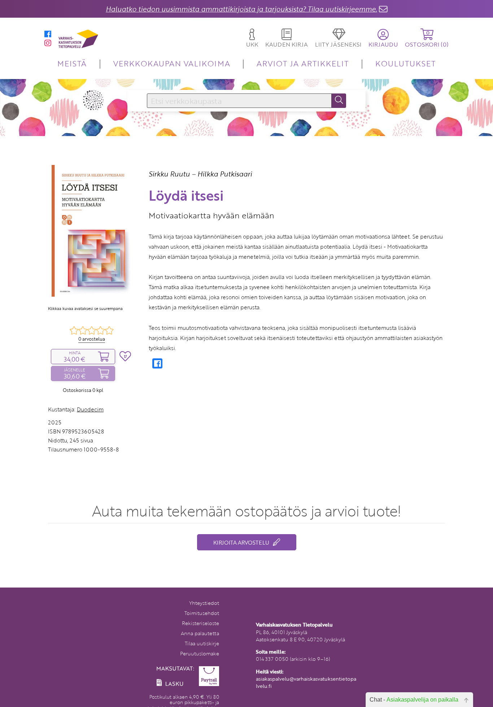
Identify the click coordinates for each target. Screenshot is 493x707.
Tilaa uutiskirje (202, 643)
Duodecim (90, 409)
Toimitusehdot (201, 613)
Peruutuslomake (199, 653)
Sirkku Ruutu (169, 174)
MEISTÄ (72, 63)
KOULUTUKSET (405, 63)
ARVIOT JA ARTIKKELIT (303, 63)
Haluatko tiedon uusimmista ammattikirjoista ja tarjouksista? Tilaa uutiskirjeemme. (241, 9)
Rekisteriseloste (200, 623)
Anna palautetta (200, 633)
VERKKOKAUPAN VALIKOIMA (171, 63)
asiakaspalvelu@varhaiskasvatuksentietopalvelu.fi (306, 682)
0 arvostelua (91, 338)
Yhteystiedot (204, 603)
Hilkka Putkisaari (224, 174)
